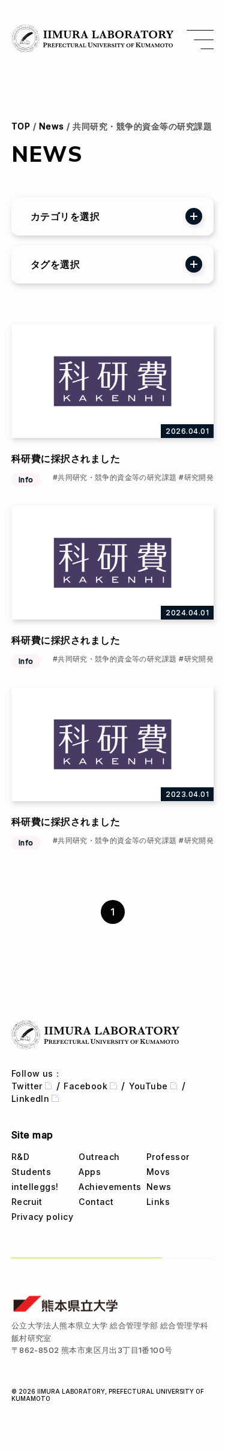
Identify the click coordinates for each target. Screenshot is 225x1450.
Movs (158, 1172)
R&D (20, 1157)
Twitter (27, 1086)
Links (158, 1202)
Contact (96, 1202)
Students (31, 1172)
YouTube (148, 1086)
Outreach (99, 1157)
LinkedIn (30, 1098)
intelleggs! (35, 1187)
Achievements (110, 1187)
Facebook (85, 1086)
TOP (20, 126)
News (51, 126)
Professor (168, 1157)
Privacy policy (42, 1217)
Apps (90, 1172)
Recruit (27, 1202)
